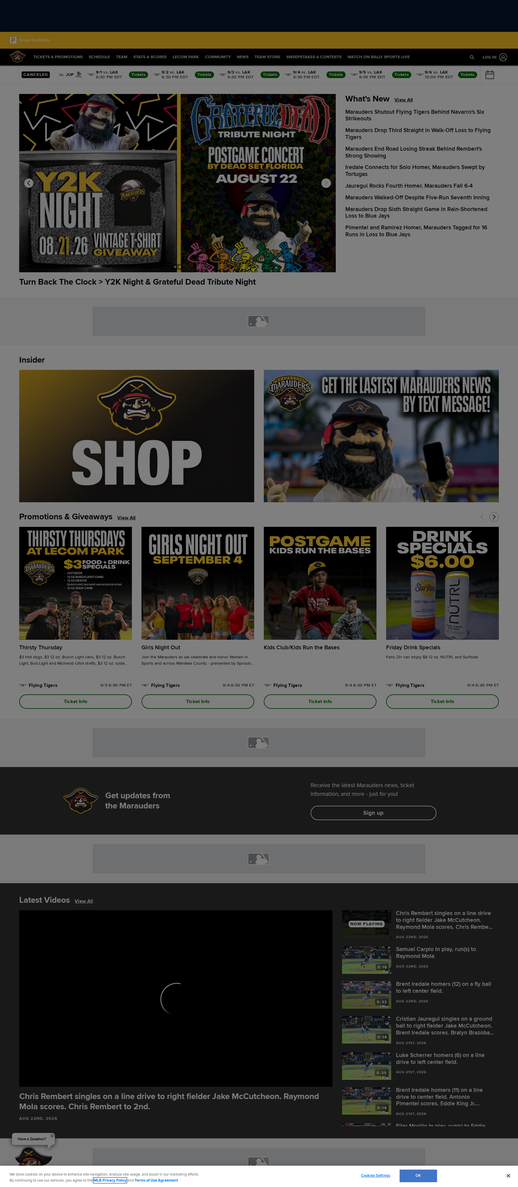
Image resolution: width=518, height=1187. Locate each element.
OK (418, 1175)
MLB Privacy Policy (110, 1180)
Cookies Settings (375, 1175)
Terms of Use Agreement (156, 1180)
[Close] (508, 1175)
